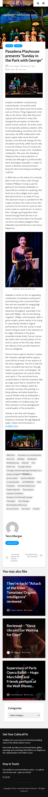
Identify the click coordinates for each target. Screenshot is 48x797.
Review (9, 46)
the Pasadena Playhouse (17, 505)
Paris (39, 482)
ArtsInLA (25, 463)
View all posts (12, 543)
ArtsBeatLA (31, 459)
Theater (18, 46)
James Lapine (12, 478)
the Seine (26, 509)
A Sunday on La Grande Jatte (29, 455)
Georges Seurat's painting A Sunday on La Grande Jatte (24, 470)
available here (11, 426)
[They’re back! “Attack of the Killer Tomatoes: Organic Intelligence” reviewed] (24, 596)
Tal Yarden (11, 501)
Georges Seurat (24, 466)
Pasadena (11, 486)
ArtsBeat (20, 459)
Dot (33, 463)
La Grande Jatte (13, 482)
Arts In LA (10, 459)
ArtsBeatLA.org (13, 463)
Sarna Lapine (28, 489)
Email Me (6, 777)
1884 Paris (11, 455)
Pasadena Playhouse (26, 486)
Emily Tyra (11, 466)
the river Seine (13, 509)
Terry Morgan (14, 66)
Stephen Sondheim (15, 493)
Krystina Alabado (27, 478)
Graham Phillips (13, 474)
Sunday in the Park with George (19, 497)
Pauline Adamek (13, 489)
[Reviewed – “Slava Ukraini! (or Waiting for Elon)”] (24, 638)
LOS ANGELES (28, 482)
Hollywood (27, 474)
